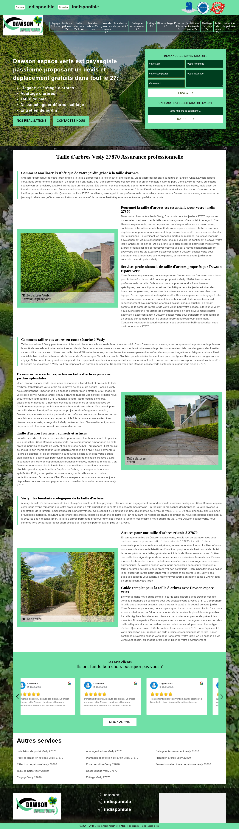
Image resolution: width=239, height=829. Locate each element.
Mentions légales (130, 826)
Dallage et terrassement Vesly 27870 (177, 751)
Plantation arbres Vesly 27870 (173, 757)
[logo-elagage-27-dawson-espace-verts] (23, 25)
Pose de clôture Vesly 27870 (103, 764)
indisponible (40, 6)
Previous (17, 696)
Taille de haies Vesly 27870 (33, 770)
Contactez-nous (71, 120)
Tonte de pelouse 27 (67, 26)
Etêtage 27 (151, 25)
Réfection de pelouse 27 (229, 26)
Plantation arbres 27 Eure (92, 26)
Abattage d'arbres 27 (207, 26)
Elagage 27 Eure (55, 25)
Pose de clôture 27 (179, 26)
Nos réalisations (31, 120)
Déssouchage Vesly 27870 (101, 770)
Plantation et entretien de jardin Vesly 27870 (112, 757)
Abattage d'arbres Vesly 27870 (104, 751)
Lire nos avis (119, 721)
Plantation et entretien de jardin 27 (192, 26)
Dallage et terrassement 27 (137, 26)
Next (221, 696)
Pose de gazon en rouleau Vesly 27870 (40, 757)
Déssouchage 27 (165, 25)
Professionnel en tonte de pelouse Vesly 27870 (183, 764)
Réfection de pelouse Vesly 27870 (37, 764)
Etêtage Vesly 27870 (98, 777)
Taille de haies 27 (218, 27)
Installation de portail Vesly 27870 (36, 751)
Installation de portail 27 (120, 25)
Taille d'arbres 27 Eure (79, 26)
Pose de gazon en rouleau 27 (106, 27)
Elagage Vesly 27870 (29, 777)
